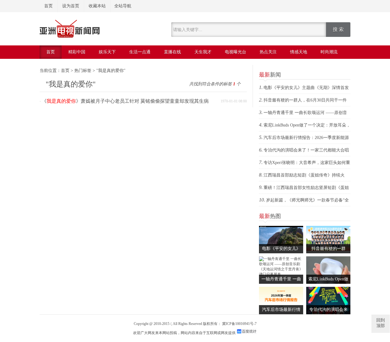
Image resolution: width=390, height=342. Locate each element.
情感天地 (298, 52)
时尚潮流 (329, 52)
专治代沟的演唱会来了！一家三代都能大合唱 (306, 150)
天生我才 (202, 52)
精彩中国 (76, 52)
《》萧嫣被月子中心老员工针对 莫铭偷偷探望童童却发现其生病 (125, 101)
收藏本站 (97, 6)
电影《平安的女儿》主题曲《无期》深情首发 (306, 87)
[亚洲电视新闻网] (70, 36)
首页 (48, 6)
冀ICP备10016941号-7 (239, 324)
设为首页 (70, 6)
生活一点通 (140, 52)
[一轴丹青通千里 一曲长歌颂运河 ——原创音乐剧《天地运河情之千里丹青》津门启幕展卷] (281, 274)
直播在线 (172, 52)
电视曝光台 (235, 52)
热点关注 (268, 52)
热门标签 (82, 70)
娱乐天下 (107, 52)
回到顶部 (380, 323)
